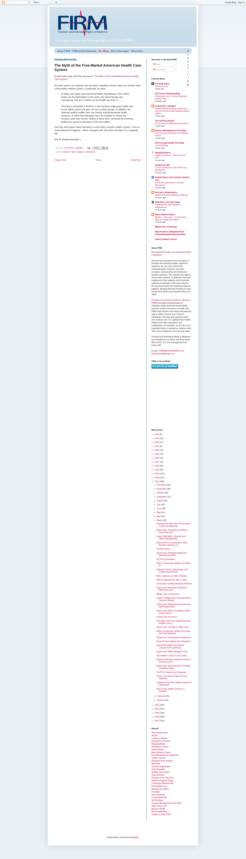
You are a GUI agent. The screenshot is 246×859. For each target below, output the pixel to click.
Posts (158, 64)
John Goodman (158, 795)
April (159, 516)
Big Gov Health (158, 809)
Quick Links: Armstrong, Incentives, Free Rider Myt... (172, 531)
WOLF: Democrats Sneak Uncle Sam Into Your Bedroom (173, 632)
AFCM (154, 735)
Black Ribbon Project (165, 214)
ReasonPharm (158, 775)
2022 (157, 442)
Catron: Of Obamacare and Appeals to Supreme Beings (173, 599)
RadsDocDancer (163, 152)
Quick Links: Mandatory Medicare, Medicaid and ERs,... (171, 554)
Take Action (137, 51)
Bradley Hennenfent (160, 772)
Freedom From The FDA (162, 778)
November (162, 489)
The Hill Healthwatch (160, 766)
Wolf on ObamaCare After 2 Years (171, 580)
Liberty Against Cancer (166, 239)
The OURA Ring (161, 145)
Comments (160, 69)
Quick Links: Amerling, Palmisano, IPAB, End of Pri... (171, 589)
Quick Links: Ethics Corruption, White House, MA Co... (173, 612)
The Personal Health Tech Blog (169, 143)
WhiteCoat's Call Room (166, 227)
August (160, 500)
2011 (157, 705)
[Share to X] (100, 148)
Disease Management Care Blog (170, 130)
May (159, 512)
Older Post (136, 160)
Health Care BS (162, 165)
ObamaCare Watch (160, 789)
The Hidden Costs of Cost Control (171, 655)
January (161, 700)
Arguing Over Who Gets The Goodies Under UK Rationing (173, 524)
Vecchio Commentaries (166, 192)
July (159, 504)
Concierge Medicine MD (162, 783)
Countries (66, 152)
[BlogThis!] (97, 148)
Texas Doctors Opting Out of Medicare (173, 641)
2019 (157, 454)
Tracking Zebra (162, 84)
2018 (157, 458)
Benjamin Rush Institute (162, 761)
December (162, 485)
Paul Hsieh (69, 148)
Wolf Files (155, 764)
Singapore (81, 152)
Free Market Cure (159, 786)
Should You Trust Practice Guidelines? (173, 637)
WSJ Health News (159, 732)
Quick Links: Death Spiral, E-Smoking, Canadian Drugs (173, 667)
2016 (157, 466)
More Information (120, 51)
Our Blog (103, 51)
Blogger (135, 837)
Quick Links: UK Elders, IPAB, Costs (172, 627)
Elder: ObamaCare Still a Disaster (171, 576)
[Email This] (94, 148)
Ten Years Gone (161, 86)
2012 (157, 481)
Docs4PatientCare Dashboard (165, 755)
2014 (157, 473)
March (160, 520)
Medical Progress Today (162, 780)
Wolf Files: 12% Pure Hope (167, 202)
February (161, 696)
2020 (157, 450)
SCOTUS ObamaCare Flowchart (171, 672)
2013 (157, 477)
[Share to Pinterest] (106, 148)
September (162, 497)
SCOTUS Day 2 (163, 549)
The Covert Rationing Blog (167, 93)
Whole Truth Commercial (167, 594)
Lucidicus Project (159, 738)
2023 (157, 438)
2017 (157, 462)
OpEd (73, 152)
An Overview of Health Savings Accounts (171, 123)
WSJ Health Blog (159, 811)
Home (98, 160)
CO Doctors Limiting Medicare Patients (174, 584)
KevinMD (155, 792)
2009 (157, 713)
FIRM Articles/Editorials (84, 51)
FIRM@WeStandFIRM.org (170, 351)
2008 (157, 717)
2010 (157, 709)
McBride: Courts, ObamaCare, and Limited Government (172, 570)
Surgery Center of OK (161, 814)
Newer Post (60, 160)
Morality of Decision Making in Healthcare (171, 195)
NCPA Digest (157, 800)
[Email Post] (88, 148)
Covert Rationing (159, 797)
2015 (157, 470)
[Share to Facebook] (103, 148)
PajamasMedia (158, 744)
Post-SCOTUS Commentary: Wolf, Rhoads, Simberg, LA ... (171, 544)
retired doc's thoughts (165, 106)
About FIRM (63, 51)
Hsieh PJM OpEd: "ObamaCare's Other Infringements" (171, 537)
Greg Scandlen (158, 769)
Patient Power (157, 749)
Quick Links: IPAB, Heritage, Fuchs (172, 651)
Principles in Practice (161, 741)
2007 (157, 721)
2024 (157, 434)
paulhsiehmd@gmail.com (163, 353)
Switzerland (90, 152)
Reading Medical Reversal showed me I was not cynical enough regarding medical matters (172, 111)
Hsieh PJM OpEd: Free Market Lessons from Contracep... (170, 646)
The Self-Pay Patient (164, 121)
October (161, 493)
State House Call (159, 806)
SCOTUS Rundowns (165, 559)
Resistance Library (160, 747)
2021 (157, 446)
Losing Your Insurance (166, 617)
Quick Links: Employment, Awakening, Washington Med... (173, 605)
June (159, 508)
